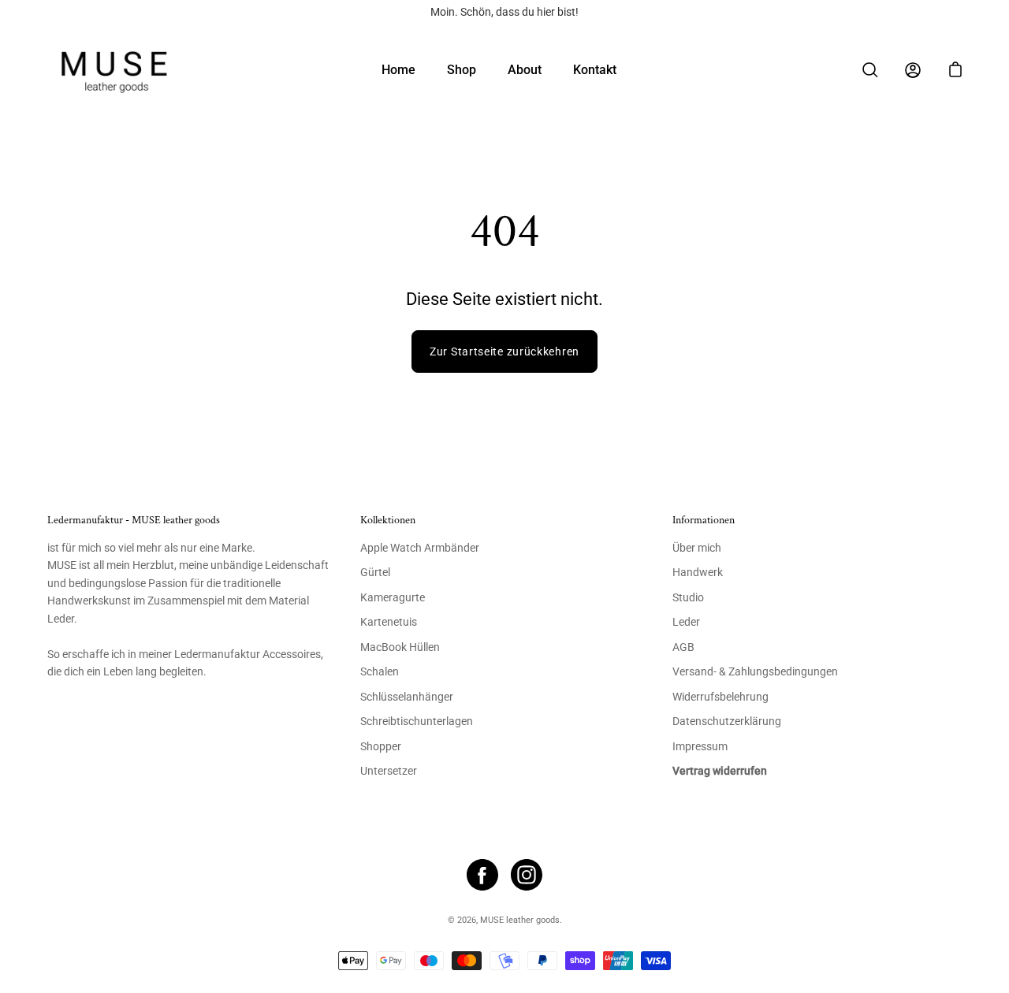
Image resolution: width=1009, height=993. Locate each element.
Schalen (379, 672)
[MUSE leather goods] (114, 69)
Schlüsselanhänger (406, 697)
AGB (683, 647)
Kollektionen (387, 520)
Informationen (703, 520)
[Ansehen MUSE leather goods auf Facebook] (482, 875)
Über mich (696, 548)
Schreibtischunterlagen (416, 721)
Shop (461, 69)
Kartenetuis (388, 622)
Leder (686, 622)
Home (398, 69)
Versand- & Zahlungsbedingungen (755, 672)
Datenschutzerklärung (726, 721)
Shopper (380, 746)
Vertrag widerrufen (719, 771)
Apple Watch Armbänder (419, 548)
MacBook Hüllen (400, 647)
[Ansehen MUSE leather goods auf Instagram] (526, 875)
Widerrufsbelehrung (720, 697)
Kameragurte (392, 597)
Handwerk (697, 572)
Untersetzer (388, 771)
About (525, 69)
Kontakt (594, 69)
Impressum (700, 746)
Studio (688, 597)
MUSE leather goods (520, 920)
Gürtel (375, 572)
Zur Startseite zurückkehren (504, 351)
